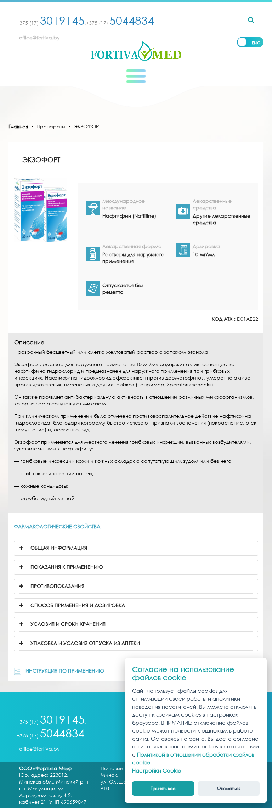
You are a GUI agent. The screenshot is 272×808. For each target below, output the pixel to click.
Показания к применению (66, 566)
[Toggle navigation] (136, 76)
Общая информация (58, 547)
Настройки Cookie (156, 770)
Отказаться (228, 788)
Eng (256, 43)
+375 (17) (51, 22)
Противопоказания (56, 586)
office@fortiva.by (39, 37)
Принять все (163, 788)
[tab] (136, 548)
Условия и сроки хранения (67, 624)
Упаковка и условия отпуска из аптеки (84, 643)
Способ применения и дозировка (77, 605)
